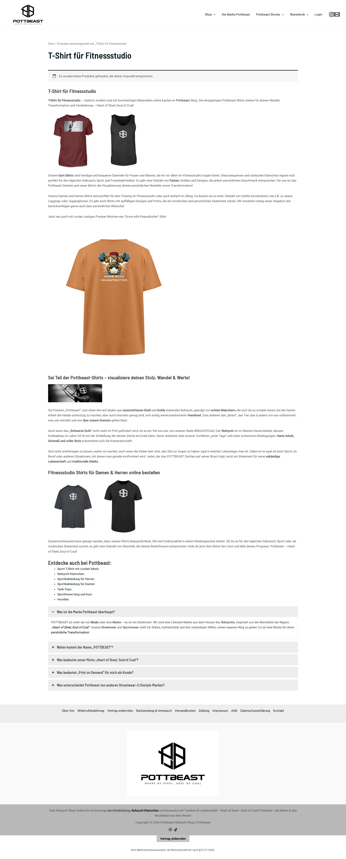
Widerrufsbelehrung (90, 710)
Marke (116, 622)
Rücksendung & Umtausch (154, 710)
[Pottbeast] (331, 14)
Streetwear (108, 627)
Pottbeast (183, 100)
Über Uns (68, 710)
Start (51, 43)
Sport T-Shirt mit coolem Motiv (78, 569)
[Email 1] (337, 14)
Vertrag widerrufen (120, 710)
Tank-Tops (64, 589)
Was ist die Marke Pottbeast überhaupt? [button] (86, 612)
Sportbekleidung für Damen (76, 584)
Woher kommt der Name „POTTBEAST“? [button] (85, 647)
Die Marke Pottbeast (236, 14)
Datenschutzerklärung (255, 710)
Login (318, 14)
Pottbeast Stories (268, 14)
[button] (214, 14)
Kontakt (278, 710)
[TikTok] (175, 829)
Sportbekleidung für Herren (75, 579)
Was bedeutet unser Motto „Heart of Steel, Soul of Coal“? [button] (97, 660)
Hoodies (63, 599)
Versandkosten (185, 710)
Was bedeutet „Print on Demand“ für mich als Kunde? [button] (95, 672)
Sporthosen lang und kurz (74, 594)
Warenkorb (297, 14)
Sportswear (131, 627)
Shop (208, 14)
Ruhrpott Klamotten (70, 574)
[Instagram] (170, 829)
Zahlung (204, 710)
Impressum (220, 710)
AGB (234, 710)
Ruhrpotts (228, 622)
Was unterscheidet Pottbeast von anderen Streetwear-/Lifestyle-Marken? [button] (111, 685)
